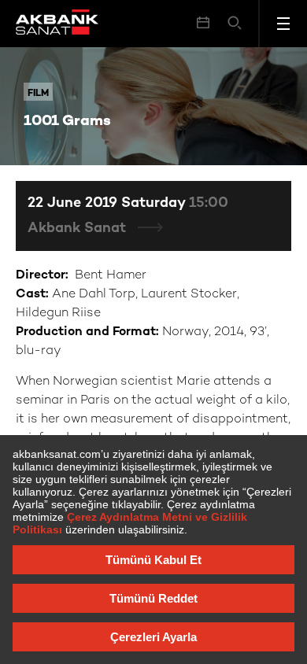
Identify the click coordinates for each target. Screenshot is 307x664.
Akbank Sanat (79, 228)
